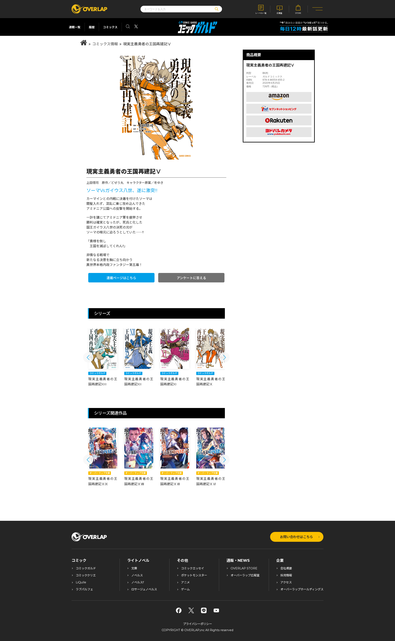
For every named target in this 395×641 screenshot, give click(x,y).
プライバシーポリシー (197, 624)
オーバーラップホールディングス (301, 589)
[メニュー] (317, 9)
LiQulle (81, 582)
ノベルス (137, 575)
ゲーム (185, 589)
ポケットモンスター (194, 575)
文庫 (134, 568)
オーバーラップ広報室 (245, 575)
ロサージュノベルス (144, 589)
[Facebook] (178, 610)
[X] (191, 610)
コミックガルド (86, 568)
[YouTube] (216, 610)
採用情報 (286, 575)
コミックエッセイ (192, 568)
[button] (88, 357)
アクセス (286, 582)
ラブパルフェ (84, 589)
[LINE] (204, 610)
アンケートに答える (191, 278)
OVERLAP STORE (244, 568)
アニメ (185, 582)
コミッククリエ (86, 575)
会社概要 (286, 568)
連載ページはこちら (121, 278)
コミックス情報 (105, 44)
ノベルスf (137, 582)
